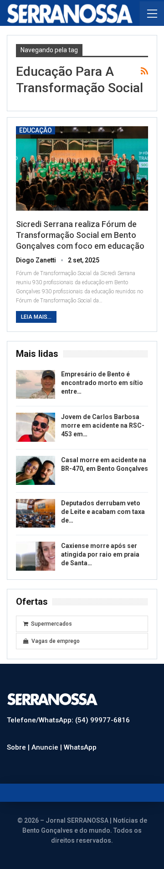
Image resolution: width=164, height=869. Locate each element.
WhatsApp (80, 747)
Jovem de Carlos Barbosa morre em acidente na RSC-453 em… (102, 425)
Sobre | (19, 747)
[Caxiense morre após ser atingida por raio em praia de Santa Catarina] (35, 556)
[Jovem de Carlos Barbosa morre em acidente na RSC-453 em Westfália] (35, 427)
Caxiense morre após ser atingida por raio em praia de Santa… (100, 554)
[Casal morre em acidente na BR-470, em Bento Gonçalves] (35, 470)
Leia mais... (36, 317)
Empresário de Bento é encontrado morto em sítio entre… (102, 382)
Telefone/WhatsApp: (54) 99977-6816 (68, 720)
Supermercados (51, 624)
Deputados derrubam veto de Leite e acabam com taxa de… (103, 511)
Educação (35, 130)
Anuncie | (47, 747)
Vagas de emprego (55, 641)
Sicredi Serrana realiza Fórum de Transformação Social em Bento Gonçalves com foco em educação (80, 235)
